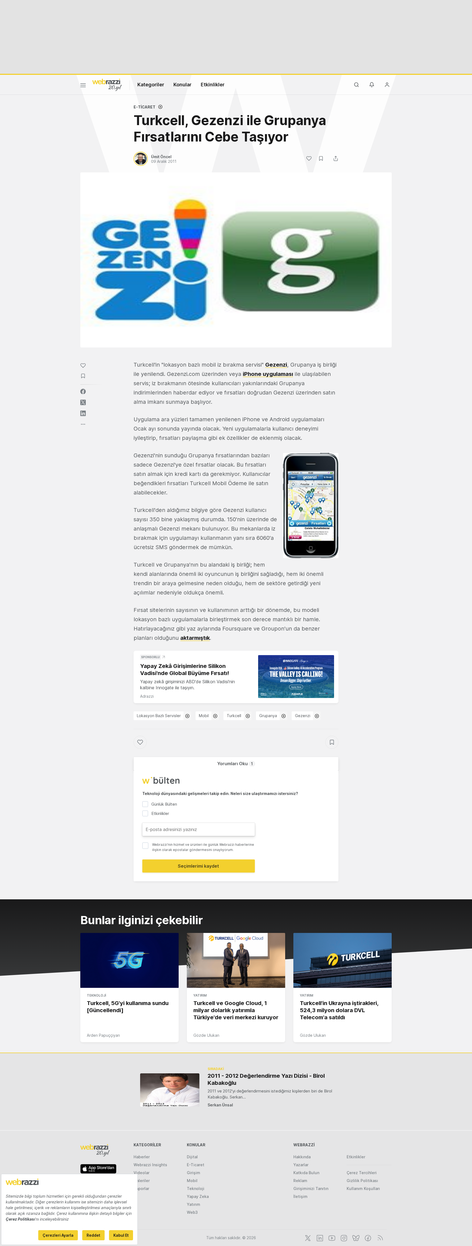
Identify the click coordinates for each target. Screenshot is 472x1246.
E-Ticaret (144, 107)
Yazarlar (300, 1164)
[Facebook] (367, 1237)
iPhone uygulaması (268, 374)
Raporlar (141, 1188)
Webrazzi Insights (150, 1164)
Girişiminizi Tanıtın (310, 1188)
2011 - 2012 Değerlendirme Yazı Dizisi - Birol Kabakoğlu (266, 1079)
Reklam (300, 1180)
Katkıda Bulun (306, 1172)
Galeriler (142, 1180)
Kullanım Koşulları (363, 1188)
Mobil (204, 715)
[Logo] (107, 84)
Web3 (192, 1212)
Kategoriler (150, 84)
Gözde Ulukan (206, 1035)
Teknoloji (96, 995)
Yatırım (200, 995)
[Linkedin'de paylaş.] (83, 413)
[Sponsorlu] (296, 676)
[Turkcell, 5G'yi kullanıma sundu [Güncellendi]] (129, 960)
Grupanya (268, 715)
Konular (182, 84)
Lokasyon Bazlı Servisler (159, 715)
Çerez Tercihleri (362, 1172)
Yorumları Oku (235, 763)
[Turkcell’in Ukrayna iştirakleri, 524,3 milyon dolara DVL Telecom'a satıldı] (342, 960)
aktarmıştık (195, 638)
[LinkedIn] (319, 1237)
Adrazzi (147, 696)
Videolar (141, 1172)
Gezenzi (276, 364)
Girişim (193, 1172)
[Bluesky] (355, 1237)
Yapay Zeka (198, 1196)
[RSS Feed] (379, 1237)
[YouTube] (331, 1237)
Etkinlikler (213, 84)
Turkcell (234, 715)
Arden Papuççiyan (103, 1035)
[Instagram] (343, 1237)
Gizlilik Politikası (362, 1180)
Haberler (142, 1156)
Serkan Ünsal (220, 1105)
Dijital (192, 1156)
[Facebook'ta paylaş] (83, 391)
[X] (307, 1237)
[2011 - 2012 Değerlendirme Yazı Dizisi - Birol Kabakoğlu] (169, 1089)
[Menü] (83, 86)
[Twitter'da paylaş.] (83, 402)
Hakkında (302, 1156)
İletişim (300, 1196)
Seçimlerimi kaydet (198, 866)
